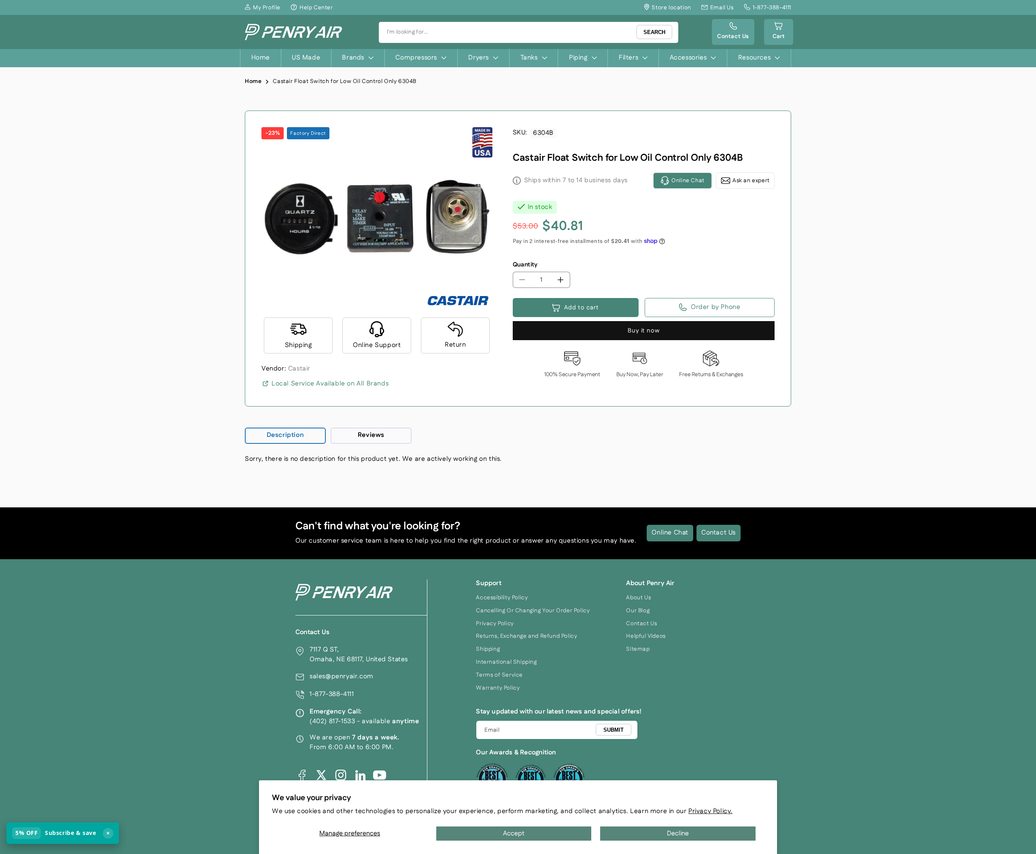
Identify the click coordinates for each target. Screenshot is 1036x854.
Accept (513, 833)
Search (654, 32)
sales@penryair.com (342, 676)
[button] (778, 32)
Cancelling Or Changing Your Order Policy (533, 611)
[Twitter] (321, 775)
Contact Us (718, 532)
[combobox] (528, 32)
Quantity (525, 264)
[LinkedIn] (360, 775)
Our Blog (638, 611)
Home (253, 81)
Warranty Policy (498, 688)
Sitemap (638, 649)
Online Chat (670, 532)
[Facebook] (301, 775)
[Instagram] (340, 775)
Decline (678, 833)
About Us (638, 598)
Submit (613, 729)
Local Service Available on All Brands (330, 383)
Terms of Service (499, 675)
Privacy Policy (495, 624)
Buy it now (644, 330)
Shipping (488, 649)
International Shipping (506, 662)
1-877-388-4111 (332, 694)
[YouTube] (379, 775)
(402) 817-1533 (332, 721)
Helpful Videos (645, 636)
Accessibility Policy (502, 598)
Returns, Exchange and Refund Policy (526, 636)
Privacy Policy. (710, 811)
